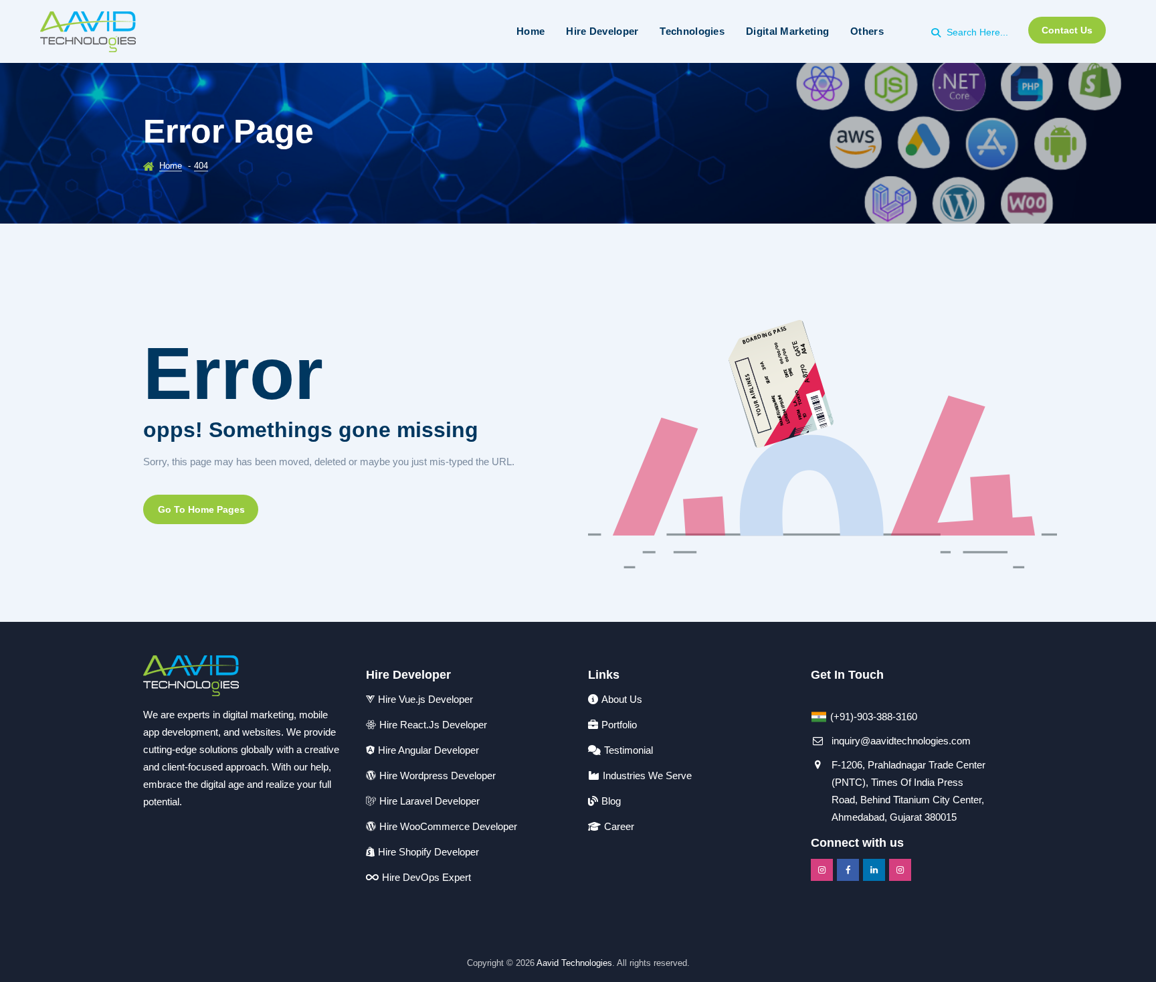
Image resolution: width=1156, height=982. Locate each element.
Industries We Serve (647, 775)
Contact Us (1067, 30)
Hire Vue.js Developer (425, 699)
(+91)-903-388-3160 (873, 716)
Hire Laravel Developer (429, 801)
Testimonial (628, 750)
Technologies (692, 31)
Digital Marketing (787, 31)
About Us (621, 699)
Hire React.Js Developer (433, 724)
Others (867, 31)
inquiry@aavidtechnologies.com (901, 740)
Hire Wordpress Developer (437, 775)
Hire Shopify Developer (428, 851)
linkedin (874, 870)
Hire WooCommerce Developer (448, 826)
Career (619, 826)
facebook (848, 870)
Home (530, 31)
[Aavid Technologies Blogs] (88, 31)
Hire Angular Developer (428, 750)
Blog (611, 801)
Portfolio (619, 724)
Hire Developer (602, 31)
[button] (200, 509)
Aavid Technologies (574, 963)
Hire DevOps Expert (426, 877)
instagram (822, 870)
